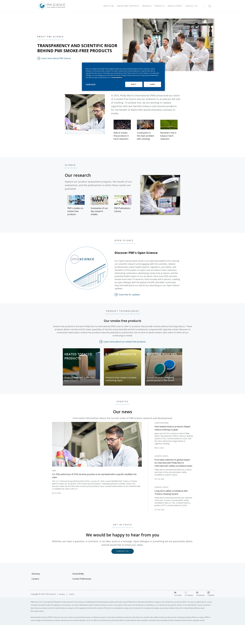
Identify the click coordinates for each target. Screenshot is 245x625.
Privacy (62, 594)
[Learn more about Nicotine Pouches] (163, 367)
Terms (71, 594)
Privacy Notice (116, 77)
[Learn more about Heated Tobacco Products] (81, 367)
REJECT (133, 84)
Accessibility (78, 573)
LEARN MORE (91, 84)
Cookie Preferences (81, 578)
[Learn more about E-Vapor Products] (122, 367)
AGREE (152, 84)
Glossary (36, 573)
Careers (35, 578)
